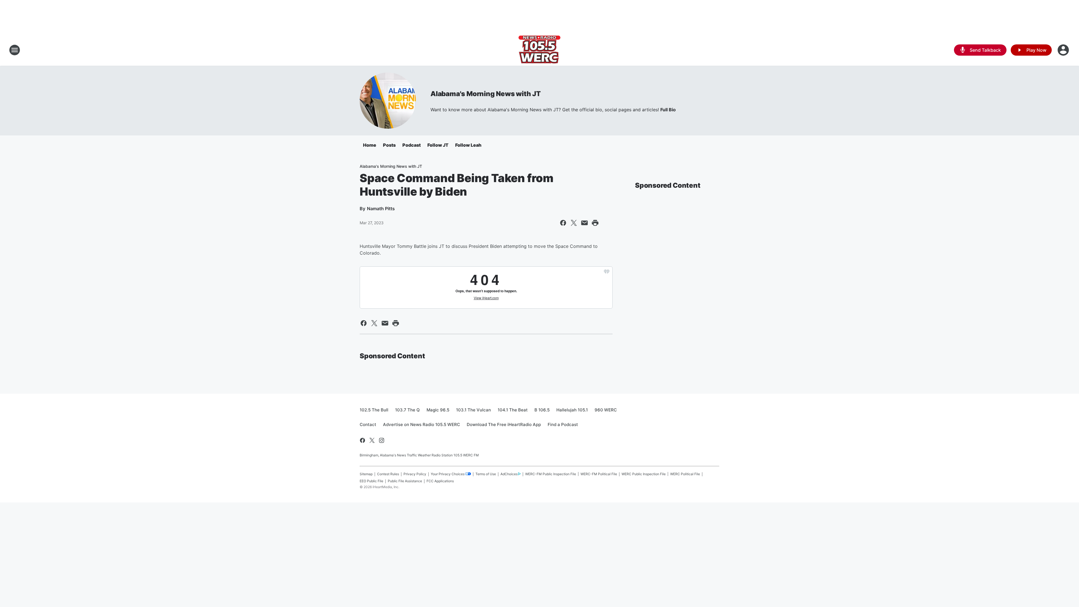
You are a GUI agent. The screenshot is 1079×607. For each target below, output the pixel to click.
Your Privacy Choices (447, 474)
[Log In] (1064, 50)
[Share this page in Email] (584, 223)
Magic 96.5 (438, 410)
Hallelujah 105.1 (572, 410)
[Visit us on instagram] (381, 440)
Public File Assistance (405, 481)
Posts (389, 145)
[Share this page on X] (574, 223)
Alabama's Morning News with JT (485, 94)
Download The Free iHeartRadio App (504, 424)
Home (369, 145)
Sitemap (366, 474)
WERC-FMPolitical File (599, 474)
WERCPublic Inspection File (644, 474)
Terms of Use (485, 474)
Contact (368, 424)
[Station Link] (540, 50)
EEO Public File (371, 481)
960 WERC (606, 410)
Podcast (411, 145)
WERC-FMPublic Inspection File (550, 474)
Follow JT (437, 145)
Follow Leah (468, 145)
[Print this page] (595, 223)
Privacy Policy (415, 474)
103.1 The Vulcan (473, 410)
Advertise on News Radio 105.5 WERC (421, 424)
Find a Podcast (563, 424)
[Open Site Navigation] (14, 50)
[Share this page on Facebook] (563, 223)
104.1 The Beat (513, 410)
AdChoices (509, 474)
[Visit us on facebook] (362, 440)
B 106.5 (542, 410)
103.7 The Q (407, 410)
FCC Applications (440, 481)
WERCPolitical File (685, 474)
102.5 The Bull (374, 410)
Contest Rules (388, 474)
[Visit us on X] (372, 440)
